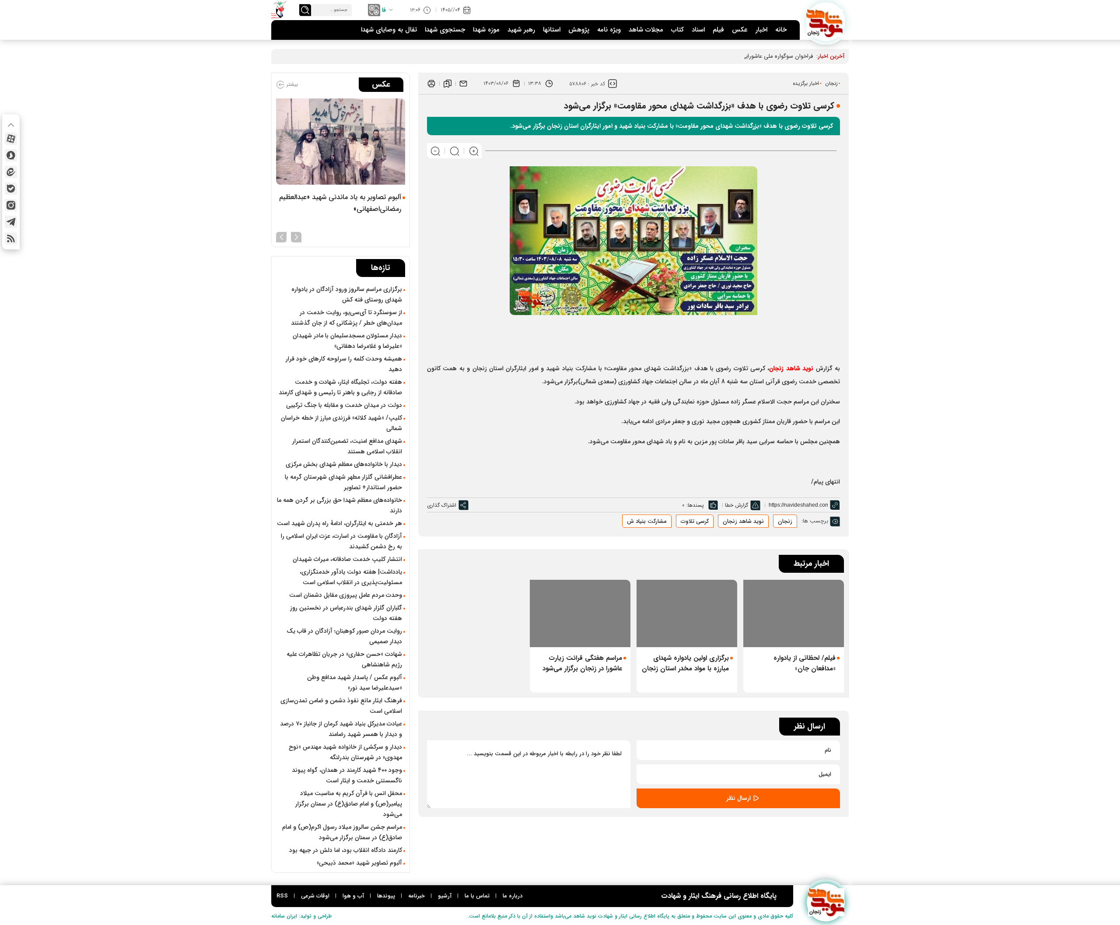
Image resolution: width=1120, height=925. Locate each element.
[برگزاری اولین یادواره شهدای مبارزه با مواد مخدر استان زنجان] (687, 613)
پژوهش (578, 30)
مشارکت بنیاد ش (647, 521)
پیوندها (386, 895)
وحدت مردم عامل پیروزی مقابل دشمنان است (345, 595)
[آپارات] (11, 139)
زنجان (831, 83)
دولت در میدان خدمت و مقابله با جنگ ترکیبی (344, 405)
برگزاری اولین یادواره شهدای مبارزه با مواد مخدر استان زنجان (685, 663)
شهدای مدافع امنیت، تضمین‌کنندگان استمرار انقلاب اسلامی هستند (347, 446)
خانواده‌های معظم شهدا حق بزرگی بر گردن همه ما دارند (339, 505)
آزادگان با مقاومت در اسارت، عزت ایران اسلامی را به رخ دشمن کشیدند (341, 541)
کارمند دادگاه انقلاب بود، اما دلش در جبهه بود (345, 850)
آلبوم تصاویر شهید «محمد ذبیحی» (359, 863)
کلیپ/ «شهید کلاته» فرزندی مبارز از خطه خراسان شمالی (341, 423)
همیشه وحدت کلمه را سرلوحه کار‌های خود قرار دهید (344, 364)
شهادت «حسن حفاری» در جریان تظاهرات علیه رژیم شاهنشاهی (344, 659)
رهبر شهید (521, 30)
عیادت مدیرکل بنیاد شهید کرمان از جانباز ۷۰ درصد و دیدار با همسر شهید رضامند (341, 729)
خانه (781, 30)
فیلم (718, 30)
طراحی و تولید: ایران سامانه (301, 916)
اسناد (698, 30)
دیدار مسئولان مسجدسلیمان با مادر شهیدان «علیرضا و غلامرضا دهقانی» (347, 341)
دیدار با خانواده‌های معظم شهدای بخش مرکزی (344, 464)
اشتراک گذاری (441, 505)
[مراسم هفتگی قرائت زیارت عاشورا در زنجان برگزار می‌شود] (580, 613)
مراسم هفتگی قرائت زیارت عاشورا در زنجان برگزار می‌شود (582, 663)
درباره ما (512, 895)
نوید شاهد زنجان (743, 521)
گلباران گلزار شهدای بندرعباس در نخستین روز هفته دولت (346, 613)
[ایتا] (11, 172)
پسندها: (695, 505)
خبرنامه (416, 895)
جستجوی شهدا (445, 30)
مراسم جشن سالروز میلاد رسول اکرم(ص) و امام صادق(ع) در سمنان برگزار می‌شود (342, 832)
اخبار (761, 30)
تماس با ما (477, 895)
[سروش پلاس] (11, 155)
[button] (296, 236)
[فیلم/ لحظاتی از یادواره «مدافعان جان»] (793, 613)
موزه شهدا (486, 30)
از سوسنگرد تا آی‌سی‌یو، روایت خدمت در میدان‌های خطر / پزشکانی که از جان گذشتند (346, 318)
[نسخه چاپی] (431, 83)
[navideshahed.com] (825, 21)
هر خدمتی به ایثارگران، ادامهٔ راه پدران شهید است (339, 523)
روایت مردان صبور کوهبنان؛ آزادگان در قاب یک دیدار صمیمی (344, 636)
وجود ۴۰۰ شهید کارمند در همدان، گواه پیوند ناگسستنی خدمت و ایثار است (347, 775)
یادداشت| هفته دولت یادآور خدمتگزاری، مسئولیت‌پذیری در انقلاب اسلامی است (351, 577)
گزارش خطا (736, 505)
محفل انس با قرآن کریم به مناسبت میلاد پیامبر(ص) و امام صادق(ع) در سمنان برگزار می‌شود (348, 803)
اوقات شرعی (315, 895)
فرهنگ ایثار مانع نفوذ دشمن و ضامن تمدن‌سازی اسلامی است (341, 706)
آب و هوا (353, 895)
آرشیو (445, 895)
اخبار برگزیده (806, 83)
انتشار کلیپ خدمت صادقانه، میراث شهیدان (347, 559)
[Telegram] (11, 222)
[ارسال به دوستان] (463, 83)
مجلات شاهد (646, 30)
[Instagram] (11, 205)
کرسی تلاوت (695, 521)
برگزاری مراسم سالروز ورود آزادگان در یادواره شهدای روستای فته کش (346, 294)
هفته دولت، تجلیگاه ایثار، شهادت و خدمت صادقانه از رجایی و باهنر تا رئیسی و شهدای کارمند (340, 387)
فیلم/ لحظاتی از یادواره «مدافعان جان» (805, 663)
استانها (551, 30)
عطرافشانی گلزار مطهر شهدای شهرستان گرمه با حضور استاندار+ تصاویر (343, 482)
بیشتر (291, 84)
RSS (282, 895)
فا (384, 10)
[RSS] (11, 238)
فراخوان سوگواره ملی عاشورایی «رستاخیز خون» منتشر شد (745, 56)
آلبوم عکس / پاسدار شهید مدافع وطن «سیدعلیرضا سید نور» (354, 683)
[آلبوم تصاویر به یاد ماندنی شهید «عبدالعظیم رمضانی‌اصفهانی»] (340, 141)
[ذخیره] (447, 83)
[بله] (11, 188)
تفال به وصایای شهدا (389, 30)
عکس (740, 30)
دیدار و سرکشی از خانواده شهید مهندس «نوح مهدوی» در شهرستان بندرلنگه (345, 752)
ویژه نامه (609, 30)
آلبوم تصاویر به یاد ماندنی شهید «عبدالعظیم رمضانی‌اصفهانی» (340, 203)
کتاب (677, 30)
